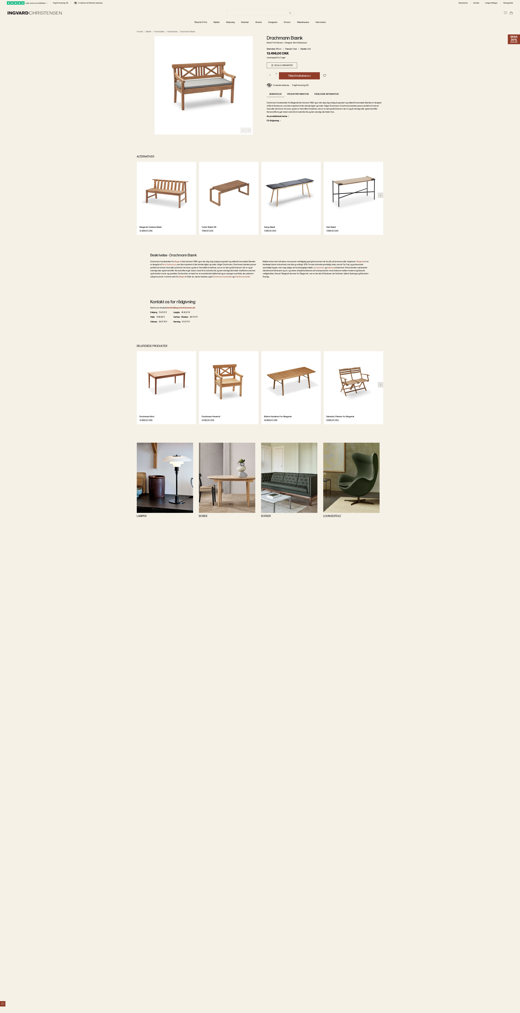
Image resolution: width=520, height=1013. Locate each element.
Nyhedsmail (463, 3)
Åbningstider (508, 3)
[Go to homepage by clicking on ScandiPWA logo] (35, 13)
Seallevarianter (283, 65)
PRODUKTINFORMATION (298, 94)
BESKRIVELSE (275, 94)
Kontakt (476, 3)
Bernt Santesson (169, 264)
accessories (319, 268)
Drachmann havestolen (222, 277)
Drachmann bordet (242, 277)
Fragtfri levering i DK (60, 3)
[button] (203, 85)
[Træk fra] (276, 76)
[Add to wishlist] (324, 75)
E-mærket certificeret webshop (90, 3)
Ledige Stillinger (491, 3)
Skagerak (178, 261)
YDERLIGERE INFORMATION (326, 94)
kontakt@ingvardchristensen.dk (181, 308)
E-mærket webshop (281, 85)
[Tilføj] (276, 73)
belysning (331, 268)
